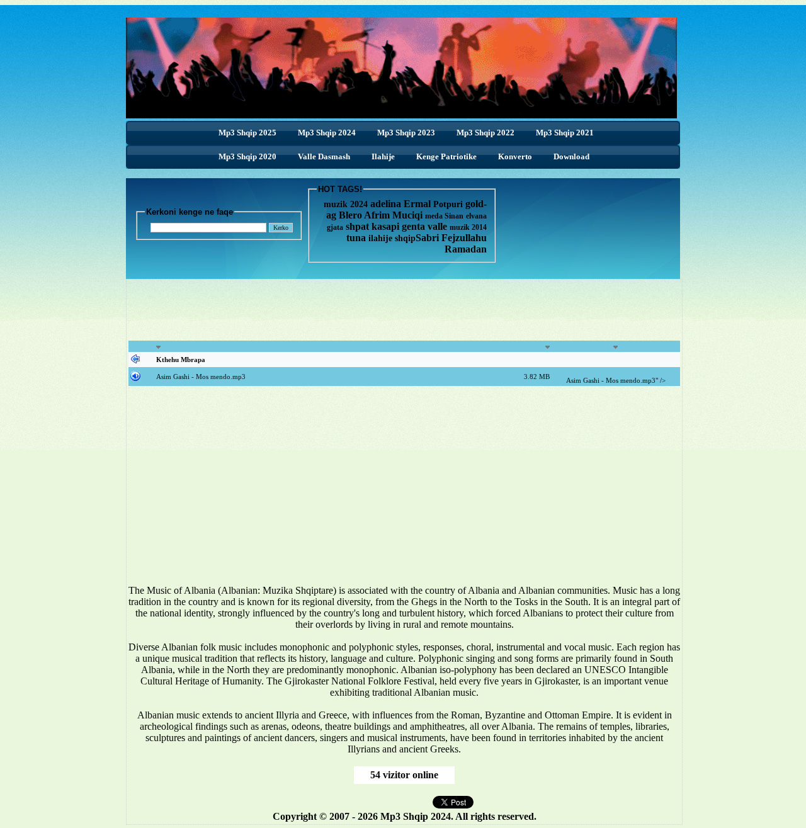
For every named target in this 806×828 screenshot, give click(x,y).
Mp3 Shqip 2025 (247, 132)
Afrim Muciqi (393, 215)
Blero (350, 215)
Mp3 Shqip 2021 (565, 132)
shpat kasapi (372, 226)
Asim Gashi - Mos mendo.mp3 (201, 376)
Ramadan (466, 249)
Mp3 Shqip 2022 (485, 132)
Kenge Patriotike (446, 156)
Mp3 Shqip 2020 (247, 156)
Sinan (454, 216)
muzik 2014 (468, 227)
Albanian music (168, 715)
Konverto (515, 156)
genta (413, 226)
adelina (385, 203)
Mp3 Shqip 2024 (327, 132)
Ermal (418, 203)
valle (439, 226)
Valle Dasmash (324, 156)
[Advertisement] (404, 309)
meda (434, 216)
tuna (356, 237)
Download (571, 156)
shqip (405, 238)
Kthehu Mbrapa (180, 359)
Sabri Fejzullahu (451, 237)
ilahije (380, 238)
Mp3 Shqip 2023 (406, 132)
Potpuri (448, 204)
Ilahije (383, 156)
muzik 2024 (346, 204)
